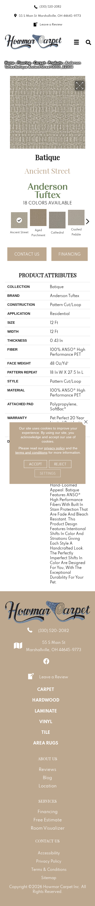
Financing (69, 254)
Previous (7, 218)
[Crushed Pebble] (76, 217)
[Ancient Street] (19, 220)
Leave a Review (53, 676)
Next (87, 218)
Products (55, 63)
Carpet (39, 63)
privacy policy (54, 448)
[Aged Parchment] (38, 217)
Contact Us (26, 254)
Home (9, 63)
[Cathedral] (57, 220)
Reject (60, 464)
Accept (35, 464)
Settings (48, 473)
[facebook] (46, 661)
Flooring (24, 63)
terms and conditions (31, 452)
